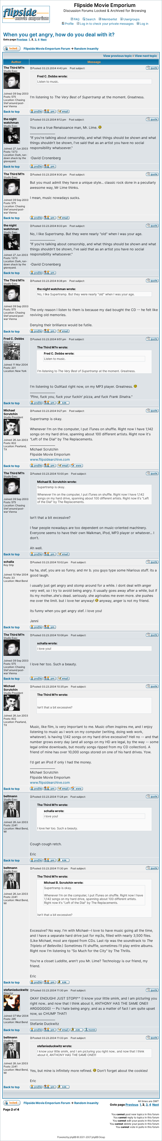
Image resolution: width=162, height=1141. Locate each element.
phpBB (73, 1137)
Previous (22, 39)
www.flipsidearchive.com (50, 459)
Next (44, 39)
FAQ (77, 19)
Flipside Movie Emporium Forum (47, 48)
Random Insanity (86, 48)
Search (91, 19)
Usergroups (131, 19)
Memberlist (109, 19)
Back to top (12, 111)
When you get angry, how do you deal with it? (59, 35)
